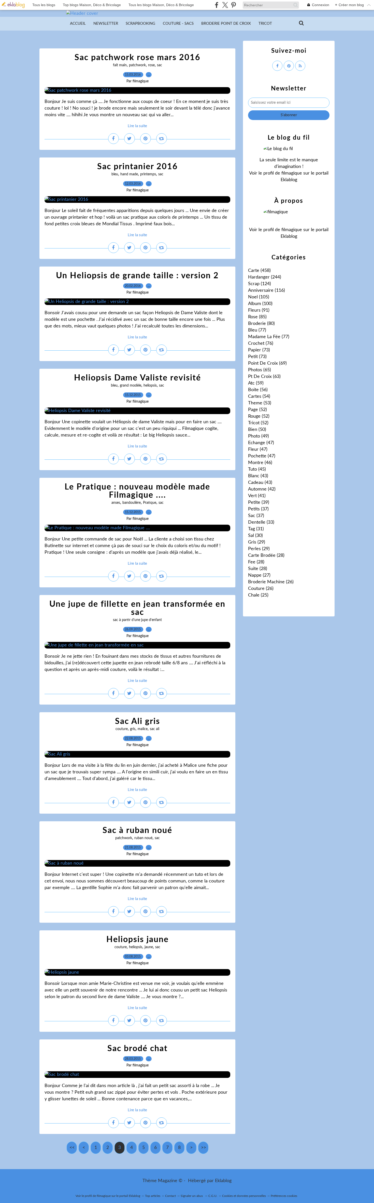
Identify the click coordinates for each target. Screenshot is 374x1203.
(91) (258, 310)
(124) (259, 284)
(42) (262, 489)
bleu (114, 174)
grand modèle (130, 385)
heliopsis (150, 385)
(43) (258, 476)
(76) (260, 343)
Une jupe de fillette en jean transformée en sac (137, 608)
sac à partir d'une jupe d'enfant (137, 620)
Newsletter (105, 23)
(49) (258, 436)
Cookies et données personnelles (244, 1195)
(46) (260, 462)
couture (122, 729)
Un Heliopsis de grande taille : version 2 (137, 276)
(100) (260, 303)
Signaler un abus (192, 1195)
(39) (258, 502)
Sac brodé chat (137, 1049)
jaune (149, 947)
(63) (264, 376)
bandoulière (131, 503)
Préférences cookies (284, 1195)
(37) (258, 509)
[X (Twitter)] (225, 5)
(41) (257, 496)
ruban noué (143, 838)
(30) (255, 535)
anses (115, 503)
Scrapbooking (140, 23)
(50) (257, 429)
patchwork (137, 65)
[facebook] (216, 5)
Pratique (149, 503)
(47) (261, 443)
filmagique (291, 173)
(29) (256, 542)
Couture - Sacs (178, 23)
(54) (259, 396)
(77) (257, 330)
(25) (258, 595)
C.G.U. (212, 1195)
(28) (266, 555)
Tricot (265, 23)
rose (151, 65)
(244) (264, 277)
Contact (170, 1195)
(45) (257, 469)
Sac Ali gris (137, 721)
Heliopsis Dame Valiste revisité (137, 378)
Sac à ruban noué (137, 830)
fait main (120, 65)
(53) (259, 403)
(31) (256, 529)
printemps (148, 174)
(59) (256, 383)
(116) (266, 290)
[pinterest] (233, 5)
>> (203, 1147)
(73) (259, 350)
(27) (259, 575)
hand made (129, 174)
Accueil (78, 23)
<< (72, 1147)
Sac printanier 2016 (137, 167)
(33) (261, 522)
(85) (257, 317)
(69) (267, 363)
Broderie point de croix (226, 23)
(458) (259, 270)
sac (159, 65)
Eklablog (223, 1181)
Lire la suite (137, 126)
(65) (259, 370)
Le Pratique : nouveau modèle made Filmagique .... (137, 491)
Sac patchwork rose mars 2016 (137, 58)
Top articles (152, 1195)
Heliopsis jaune (137, 939)
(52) (257, 409)
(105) (258, 297)
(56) (258, 390)
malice (143, 729)
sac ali (154, 729)
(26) (271, 582)
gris (132, 729)
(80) (261, 323)
